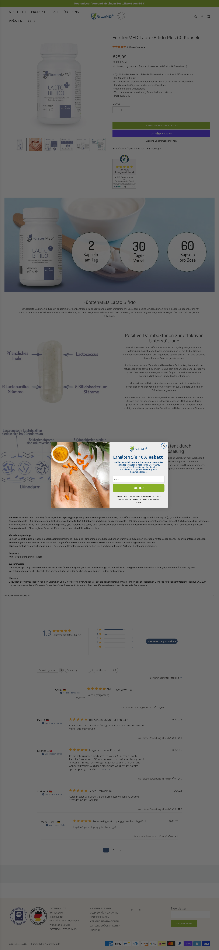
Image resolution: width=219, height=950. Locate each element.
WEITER (138, 487)
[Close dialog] (163, 445)
